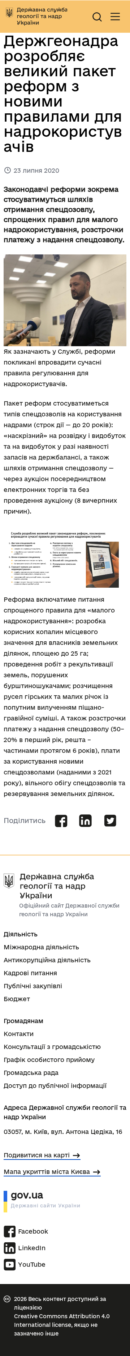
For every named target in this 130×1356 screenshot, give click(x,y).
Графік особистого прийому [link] (49, 1059)
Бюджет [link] (17, 998)
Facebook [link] (29, 1231)
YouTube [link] (32, 1264)
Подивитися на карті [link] (37, 1155)
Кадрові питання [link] (30, 972)
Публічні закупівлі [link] (33, 985)
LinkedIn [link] (29, 1247)
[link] (36, 17)
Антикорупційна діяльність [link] (47, 960)
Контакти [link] (19, 1033)
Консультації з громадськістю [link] (52, 1046)
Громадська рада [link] (31, 1072)
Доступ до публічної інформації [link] (55, 1085)
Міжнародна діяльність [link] (41, 947)
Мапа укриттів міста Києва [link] (47, 1171)
